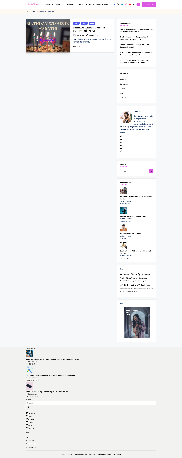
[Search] (151, 171)
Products (123, 88)
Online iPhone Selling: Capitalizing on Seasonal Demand (134, 46)
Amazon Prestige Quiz (128, 281)
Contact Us (124, 84)
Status (92, 23)
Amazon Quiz (141, 281)
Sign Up (123, 97)
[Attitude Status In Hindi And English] (123, 210)
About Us (123, 80)
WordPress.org (31, 447)
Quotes (76, 23)
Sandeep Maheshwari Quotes (131, 234)
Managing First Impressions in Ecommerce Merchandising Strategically (136, 54)
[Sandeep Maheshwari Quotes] (123, 228)
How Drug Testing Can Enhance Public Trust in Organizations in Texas (136, 30)
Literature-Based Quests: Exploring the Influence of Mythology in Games (135, 61)
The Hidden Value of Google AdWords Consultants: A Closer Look (134, 38)
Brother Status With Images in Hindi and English (135, 252)
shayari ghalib (133, 291)
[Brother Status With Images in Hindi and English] (123, 245)
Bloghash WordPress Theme (110, 454)
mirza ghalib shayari (145, 288)
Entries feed (30, 440)
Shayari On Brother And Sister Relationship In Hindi (136, 198)
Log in (28, 437)
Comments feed (31, 444)
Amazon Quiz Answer (133, 284)
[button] (149, 4)
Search (123, 164)
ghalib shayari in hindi (136, 288)
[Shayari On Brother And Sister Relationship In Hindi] (123, 191)
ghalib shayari (127, 288)
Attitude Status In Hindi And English (133, 216)
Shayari (84, 23)
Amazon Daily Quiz (131, 274)
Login (122, 93)
